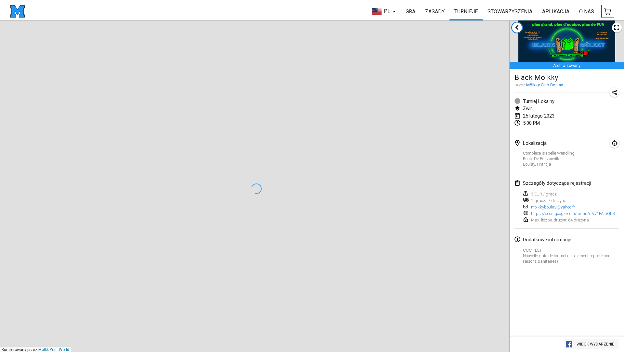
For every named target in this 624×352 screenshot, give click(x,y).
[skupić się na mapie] (614, 143)
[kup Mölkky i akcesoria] (607, 11)
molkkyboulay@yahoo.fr (553, 207)
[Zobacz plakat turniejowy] (617, 27)
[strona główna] (17, 11)
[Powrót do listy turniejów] (517, 27)
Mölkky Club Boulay (544, 84)
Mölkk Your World (53, 349)
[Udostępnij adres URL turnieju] (614, 92)
